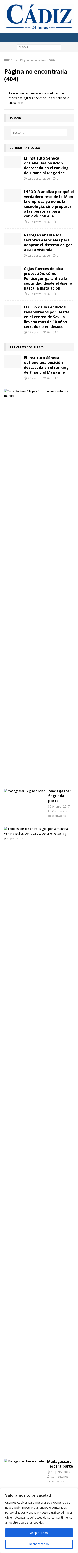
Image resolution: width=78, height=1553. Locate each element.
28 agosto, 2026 (39, 178)
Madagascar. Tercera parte (60, 1464)
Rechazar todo (39, 1544)
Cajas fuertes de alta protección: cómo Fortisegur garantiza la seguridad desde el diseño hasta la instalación (48, 278)
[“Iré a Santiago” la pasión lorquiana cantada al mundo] (37, 393)
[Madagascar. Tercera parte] (24, 1461)
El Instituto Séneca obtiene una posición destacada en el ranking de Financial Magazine (46, 165)
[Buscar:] (39, 47)
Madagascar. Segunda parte (60, 795)
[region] (39, 1520)
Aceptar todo (39, 1533)
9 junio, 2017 (61, 806)
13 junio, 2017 (60, 1472)
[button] (72, 37)
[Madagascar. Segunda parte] (24, 791)
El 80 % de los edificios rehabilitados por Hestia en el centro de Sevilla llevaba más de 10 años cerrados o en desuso (46, 317)
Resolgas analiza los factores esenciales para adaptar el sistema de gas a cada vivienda (48, 242)
